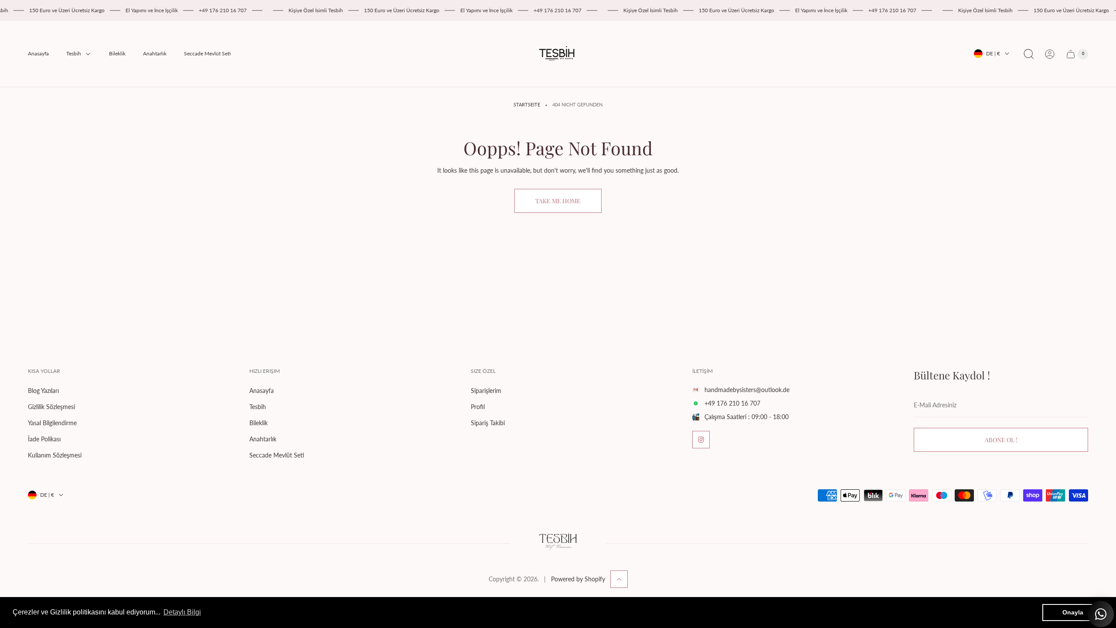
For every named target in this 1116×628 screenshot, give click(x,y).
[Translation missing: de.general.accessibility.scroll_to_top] (619, 579)
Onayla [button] (1072, 612)
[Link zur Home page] (558, 543)
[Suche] (1028, 54)
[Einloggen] (1049, 54)
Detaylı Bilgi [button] (182, 612)
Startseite (527, 104)
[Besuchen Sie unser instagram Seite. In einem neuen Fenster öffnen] (701, 439)
